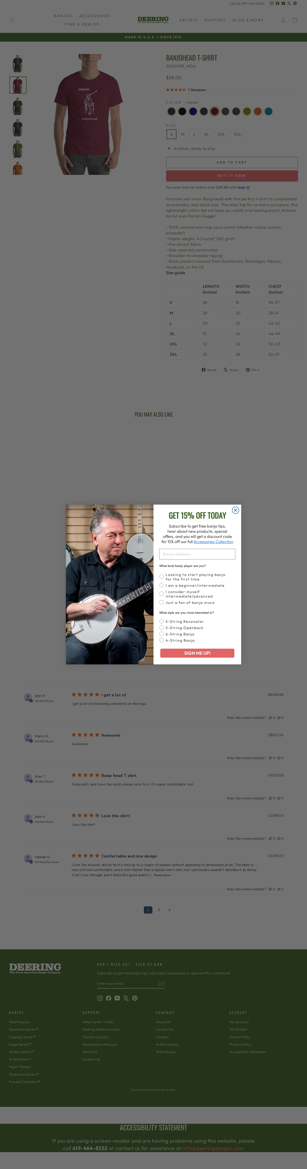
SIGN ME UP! (197, 653)
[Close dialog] (235, 510)
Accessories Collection (213, 541)
